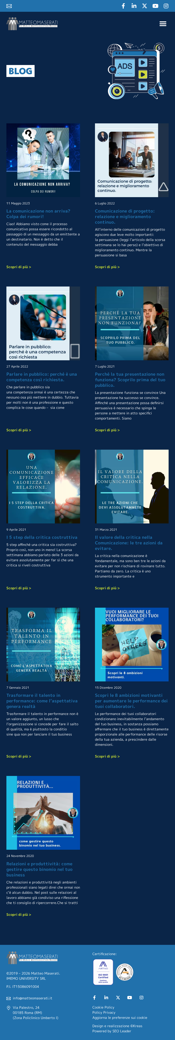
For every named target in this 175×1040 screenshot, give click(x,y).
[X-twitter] (144, 6)
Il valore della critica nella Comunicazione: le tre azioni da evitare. (129, 542)
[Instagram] (166, 6)
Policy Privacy (103, 1012)
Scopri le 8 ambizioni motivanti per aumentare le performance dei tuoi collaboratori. (131, 700)
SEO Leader (121, 1031)
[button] (163, 24)
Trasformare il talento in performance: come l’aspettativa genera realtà (42, 700)
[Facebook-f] (123, 6)
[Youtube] (155, 6)
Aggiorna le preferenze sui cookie (119, 1017)
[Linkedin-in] (134, 6)
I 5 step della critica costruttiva (41, 537)
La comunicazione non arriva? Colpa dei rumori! (38, 213)
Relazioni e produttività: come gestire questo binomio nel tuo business (39, 869)
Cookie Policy (103, 1007)
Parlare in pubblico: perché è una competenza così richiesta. (41, 377)
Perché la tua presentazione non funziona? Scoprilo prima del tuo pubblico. (130, 379)
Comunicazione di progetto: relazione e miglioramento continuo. (125, 216)
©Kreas (136, 1026)
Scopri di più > (18, 266)
